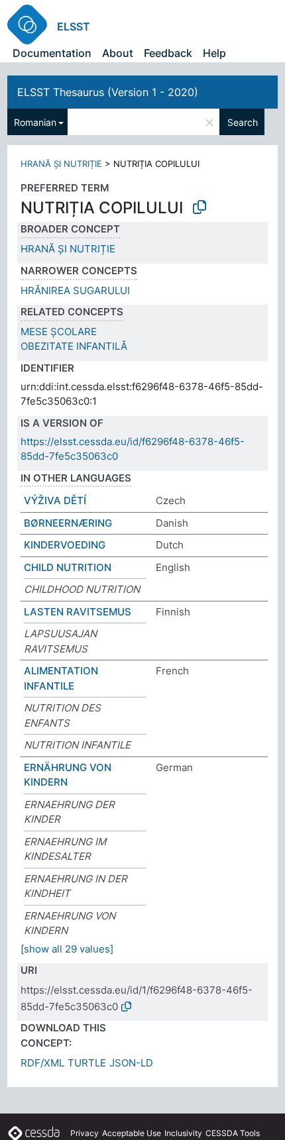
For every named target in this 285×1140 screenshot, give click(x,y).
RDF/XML (42, 1063)
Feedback (168, 53)
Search (242, 122)
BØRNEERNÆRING (68, 523)
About (117, 53)
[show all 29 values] (67, 949)
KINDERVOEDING (64, 545)
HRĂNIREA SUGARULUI (75, 290)
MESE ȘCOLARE (59, 331)
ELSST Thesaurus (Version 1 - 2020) (107, 92)
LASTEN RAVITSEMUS (77, 611)
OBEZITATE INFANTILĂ (74, 346)
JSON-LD (131, 1063)
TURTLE (87, 1063)
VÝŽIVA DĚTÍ (55, 500)
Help (214, 53)
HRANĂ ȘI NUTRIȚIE (61, 163)
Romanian (35, 122)
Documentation (52, 53)
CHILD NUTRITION (67, 567)
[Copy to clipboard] (199, 207)
